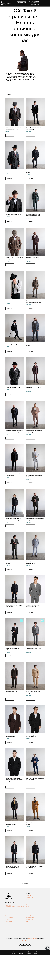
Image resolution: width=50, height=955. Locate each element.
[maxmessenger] (8, 902)
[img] (29, 5)
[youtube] (13, 902)
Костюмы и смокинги (30, 897)
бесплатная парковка (35, 2)
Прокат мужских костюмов (9, 3)
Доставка (7, 919)
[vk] (6, 902)
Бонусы (6, 926)
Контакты (28, 913)
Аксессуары (28, 904)
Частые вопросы (8, 923)
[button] (21, 3)
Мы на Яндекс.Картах (30, 917)
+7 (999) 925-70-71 (25, 940)
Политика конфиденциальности (32, 925)
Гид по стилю (7, 928)
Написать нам (28, 923)
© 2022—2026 (8, 905)
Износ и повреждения (9, 917)
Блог (6, 925)
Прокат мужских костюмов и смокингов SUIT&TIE (14, 906)
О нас (27, 921)
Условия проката (8, 915)
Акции (27, 906)
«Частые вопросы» (32, 938)
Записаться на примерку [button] (10, 913)
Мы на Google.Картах (30, 919)
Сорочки (28, 901)
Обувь (27, 902)
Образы (27, 899)
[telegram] (10, 902)
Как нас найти (28, 915)
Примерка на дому (8, 921)
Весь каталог (28, 895)
